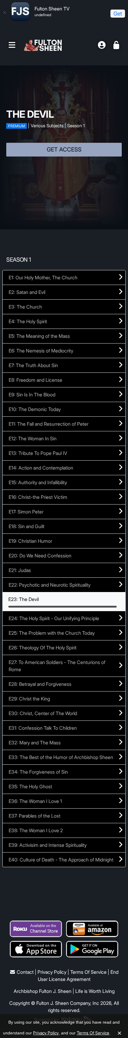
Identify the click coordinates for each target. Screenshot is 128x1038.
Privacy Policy (52, 972)
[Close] (4, 12)
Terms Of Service (88, 972)
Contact (25, 972)
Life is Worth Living (95, 991)
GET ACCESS (64, 149)
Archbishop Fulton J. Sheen (42, 991)
